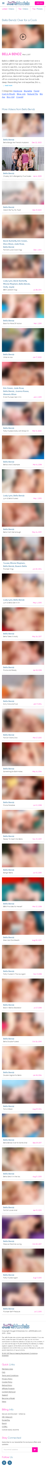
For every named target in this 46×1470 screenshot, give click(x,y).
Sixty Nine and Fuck (10, 704)
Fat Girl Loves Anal (10, 1210)
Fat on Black (8, 1109)
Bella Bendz (11, 54)
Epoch (4, 1423)
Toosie (6, 563)
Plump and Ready (10, 670)
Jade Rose (19, 244)
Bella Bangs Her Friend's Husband (15, 142)
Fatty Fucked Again (10, 1278)
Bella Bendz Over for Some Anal (15, 1143)
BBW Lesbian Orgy (10, 290)
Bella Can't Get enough (12, 532)
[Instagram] (4, 1463)
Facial (36, 91)
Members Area (7, 1369)
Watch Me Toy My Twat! (12, 210)
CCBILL (4, 1427)
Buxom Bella (21, 566)
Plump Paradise (9, 805)
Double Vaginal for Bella (12, 1075)
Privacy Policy (7, 1379)
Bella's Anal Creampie (11, 465)
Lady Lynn (8, 281)
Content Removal (8, 1392)
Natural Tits (32, 94)
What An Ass (8, 357)
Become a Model (8, 1398)
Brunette (28, 91)
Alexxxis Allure (9, 394)
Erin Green (22, 241)
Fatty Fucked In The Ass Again (14, 974)
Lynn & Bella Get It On (11, 603)
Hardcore (17, 91)
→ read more (7, 85)
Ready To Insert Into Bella (12, 839)
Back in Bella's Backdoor (12, 1008)
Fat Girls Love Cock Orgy (12, 250)
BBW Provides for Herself (12, 906)
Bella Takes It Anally (10, 636)
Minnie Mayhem (10, 284)
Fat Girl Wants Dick (10, 738)
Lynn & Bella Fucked (10, 498)
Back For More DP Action (12, 323)
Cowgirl (19, 97)
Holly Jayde (8, 287)
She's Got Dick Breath (11, 940)
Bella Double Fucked (11, 1041)
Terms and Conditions (10, 1375)
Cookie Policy (7, 1382)
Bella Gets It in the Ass (11, 1177)
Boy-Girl (10, 97)
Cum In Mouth (8, 94)
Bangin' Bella (8, 873)
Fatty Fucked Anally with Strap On (16, 431)
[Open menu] (3, 3)
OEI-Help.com (7, 1417)
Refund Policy (7, 1385)
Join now (39, 3)
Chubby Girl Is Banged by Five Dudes (17, 176)
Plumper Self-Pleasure (11, 1312)
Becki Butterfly (9, 241)
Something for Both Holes (12, 771)
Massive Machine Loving (12, 1244)
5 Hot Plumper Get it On (12, 397)
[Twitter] (10, 1463)
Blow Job (21, 94)
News (4, 1401)
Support (5, 1395)
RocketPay (6, 1420)
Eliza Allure (8, 244)
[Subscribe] (35, 1449)
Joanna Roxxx (21, 391)
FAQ (3, 1372)
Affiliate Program (8, 1388)
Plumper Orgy (8, 569)
